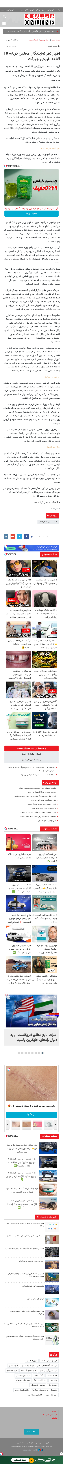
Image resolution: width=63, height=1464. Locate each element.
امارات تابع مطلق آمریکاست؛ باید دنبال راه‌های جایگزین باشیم (33, 1037)
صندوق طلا (53, 1385)
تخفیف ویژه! (31, 213)
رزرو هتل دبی (51, 1395)
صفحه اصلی (56, 40)
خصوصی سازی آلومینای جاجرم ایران (31, 1261)
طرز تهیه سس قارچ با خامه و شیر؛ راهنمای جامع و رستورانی (27, 1312)
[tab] (31, 748)
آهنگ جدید (38, 1375)
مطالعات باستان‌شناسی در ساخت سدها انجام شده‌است (37, 816)
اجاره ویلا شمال (28, 1365)
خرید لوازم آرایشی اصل (48, 1370)
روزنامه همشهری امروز (53, 10)
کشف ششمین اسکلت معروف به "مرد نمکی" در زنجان (38, 812)
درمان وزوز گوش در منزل (35, 1298)
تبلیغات (54, 1418)
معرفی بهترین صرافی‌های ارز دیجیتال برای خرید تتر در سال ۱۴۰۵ (24, 1224)
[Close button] (61, 1453)
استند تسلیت (52, 1375)
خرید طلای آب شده (28, 1370)
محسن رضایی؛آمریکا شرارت (45, 31)
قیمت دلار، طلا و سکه (49, 1415)
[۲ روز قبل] (52, 1252)
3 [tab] (35, 1053)
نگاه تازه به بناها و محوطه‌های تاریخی (43, 808)
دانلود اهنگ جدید (22, 1390)
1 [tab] (42, 1053)
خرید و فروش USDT (49, 1360)
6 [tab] (25, 1053)
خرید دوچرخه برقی (23, 1375)
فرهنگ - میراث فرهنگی (48, 521)
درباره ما (54, 1411)
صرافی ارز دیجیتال (23, 1380)
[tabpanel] (31, 1019)
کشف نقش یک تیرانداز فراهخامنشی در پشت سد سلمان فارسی (35, 796)
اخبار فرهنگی (44, 40)
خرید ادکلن (13, 1365)
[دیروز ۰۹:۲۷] (52, 1227)
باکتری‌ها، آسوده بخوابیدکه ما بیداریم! (43, 800)
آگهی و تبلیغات (23, 10)
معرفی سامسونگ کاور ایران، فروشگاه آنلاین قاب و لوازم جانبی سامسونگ (25, 1337)
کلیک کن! (31, 1115)
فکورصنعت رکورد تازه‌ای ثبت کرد (33, 1286)
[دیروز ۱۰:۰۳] (31, 1011)
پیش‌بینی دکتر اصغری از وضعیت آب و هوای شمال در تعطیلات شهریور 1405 (26, 1275)
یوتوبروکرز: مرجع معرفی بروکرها (44, 1390)
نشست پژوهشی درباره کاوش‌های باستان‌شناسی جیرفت (37, 788)
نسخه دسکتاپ (31, 1431)
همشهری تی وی (11, 10)
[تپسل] (5, 166)
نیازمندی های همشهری (37, 10)
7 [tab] (22, 1053)
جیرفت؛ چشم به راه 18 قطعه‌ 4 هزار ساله (42, 792)
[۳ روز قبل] (52, 1315)
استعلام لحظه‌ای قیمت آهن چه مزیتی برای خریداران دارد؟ (24, 1248)
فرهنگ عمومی (33, 40)
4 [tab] (32, 1053)
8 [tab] (19, 1053)
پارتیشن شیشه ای (38, 1385)
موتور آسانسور (32, 1360)
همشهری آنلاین (39, 19)
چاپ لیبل (53, 1380)
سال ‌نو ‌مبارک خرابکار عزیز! (47, 820)
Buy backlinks (40, 1380)
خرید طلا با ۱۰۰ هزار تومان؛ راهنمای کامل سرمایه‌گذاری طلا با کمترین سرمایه (24, 1325)
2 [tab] (39, 1053)
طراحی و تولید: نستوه (30, 1450)
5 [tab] (29, 1053)
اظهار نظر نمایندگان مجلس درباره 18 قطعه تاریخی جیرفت (32, 56)
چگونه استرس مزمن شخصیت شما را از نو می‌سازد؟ (37, 775)
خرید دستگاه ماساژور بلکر (47, 1365)
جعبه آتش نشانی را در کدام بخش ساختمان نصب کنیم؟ (25, 1236)
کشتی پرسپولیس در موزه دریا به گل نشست (41, 804)
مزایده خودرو (12, 1370)
